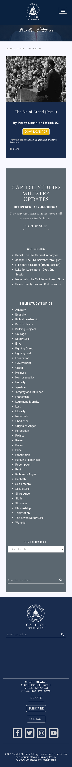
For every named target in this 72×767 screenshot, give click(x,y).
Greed (16, 149)
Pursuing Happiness (27, 460)
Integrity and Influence (29, 392)
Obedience (22, 421)
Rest (18, 469)
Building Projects (25, 329)
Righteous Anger (25, 474)
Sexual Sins (22, 489)
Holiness (20, 372)
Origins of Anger (25, 426)
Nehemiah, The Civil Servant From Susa (39, 279)
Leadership (22, 397)
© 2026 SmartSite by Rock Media (36, 759)
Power (19, 440)
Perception (22, 430)
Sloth (18, 498)
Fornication (22, 358)
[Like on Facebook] (17, 732)
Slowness (21, 503)
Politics (19, 435)
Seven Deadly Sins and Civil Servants (33, 141)
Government (23, 363)
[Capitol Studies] (33, 11)
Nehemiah (21, 416)
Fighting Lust (23, 353)
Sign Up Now (36, 226)
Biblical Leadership (26, 319)
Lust (18, 406)
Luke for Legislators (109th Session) (37, 265)
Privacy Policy (48, 757)
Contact (36, 719)
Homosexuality (24, 377)
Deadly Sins (22, 339)
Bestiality (20, 314)
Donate (36, 697)
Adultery (20, 309)
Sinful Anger (23, 493)
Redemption (23, 464)
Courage (20, 334)
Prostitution (22, 455)
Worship (20, 522)
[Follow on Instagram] (41, 732)
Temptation (22, 513)
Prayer (19, 445)
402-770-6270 (41, 691)
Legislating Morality (27, 401)
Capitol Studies (21, 754)
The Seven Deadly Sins (29, 518)
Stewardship (23, 508)
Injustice (20, 387)
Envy (18, 343)
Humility (20, 382)
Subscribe (36, 708)
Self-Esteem (23, 484)
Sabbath (20, 479)
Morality (20, 411)
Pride (18, 450)
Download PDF (36, 131)
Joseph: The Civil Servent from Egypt (38, 260)
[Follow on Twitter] (29, 732)
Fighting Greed (24, 348)
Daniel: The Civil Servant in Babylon (37, 255)
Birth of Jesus (24, 324)
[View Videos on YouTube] (53, 732)
